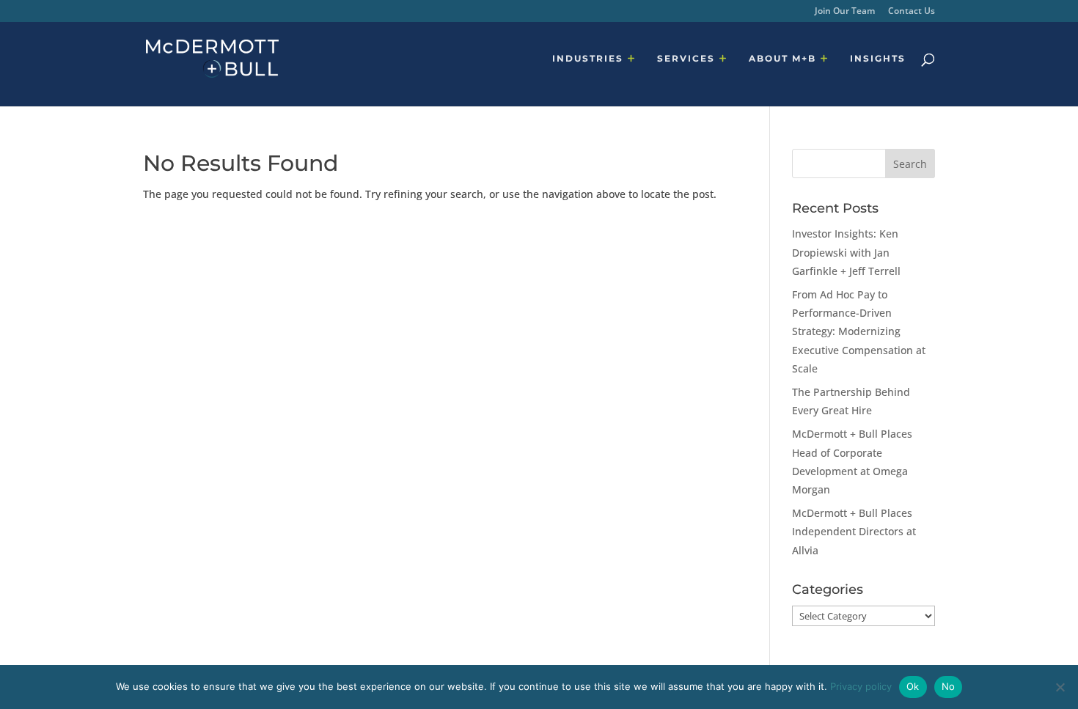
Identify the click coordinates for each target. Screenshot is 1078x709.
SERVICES (686, 59)
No (949, 686)
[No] (1059, 687)
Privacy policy (861, 686)
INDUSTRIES (587, 59)
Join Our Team (845, 12)
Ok (913, 686)
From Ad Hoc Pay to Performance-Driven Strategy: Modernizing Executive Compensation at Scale (858, 331)
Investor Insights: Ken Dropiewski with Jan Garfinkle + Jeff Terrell (846, 252)
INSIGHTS (878, 59)
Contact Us (911, 12)
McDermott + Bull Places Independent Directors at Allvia (854, 531)
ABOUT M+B (782, 59)
